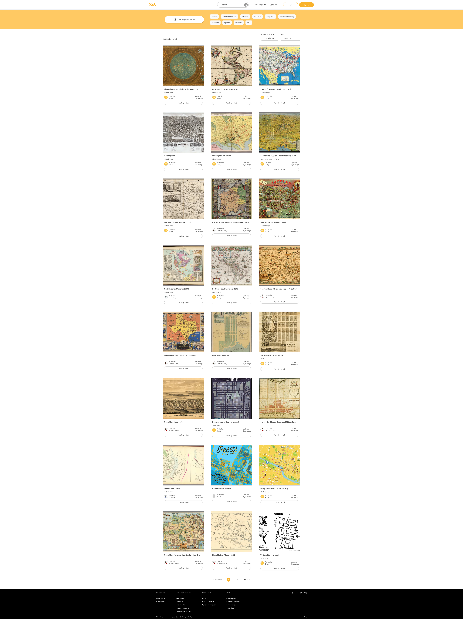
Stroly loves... (264, 492)
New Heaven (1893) (172, 488)
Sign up (306, 5)
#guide (227, 22)
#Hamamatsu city (229, 16)
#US (248, 22)
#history (238, 22)
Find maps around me (186, 19)
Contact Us (274, 4)
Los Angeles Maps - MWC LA (269, 159)
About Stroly (160, 598)
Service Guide (206, 593)
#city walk (270, 16)
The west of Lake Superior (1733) (177, 222)
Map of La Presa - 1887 (221, 355)
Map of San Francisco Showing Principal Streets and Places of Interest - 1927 (195, 555)
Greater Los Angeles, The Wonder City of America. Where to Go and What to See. (293, 155)
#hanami (215, 22)
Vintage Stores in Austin (270, 555)
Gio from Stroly (222, 231)
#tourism (257, 16)
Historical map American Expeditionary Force (230, 222)
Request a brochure (182, 608)
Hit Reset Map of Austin (221, 488)
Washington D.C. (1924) (221, 155)
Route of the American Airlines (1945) (275, 89)
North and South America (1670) (225, 89)
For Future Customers (183, 593)
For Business (258, 4)
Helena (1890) (169, 155)
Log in (291, 5)
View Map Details (183, 103)
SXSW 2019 (264, 359)
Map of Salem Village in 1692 (223, 555)
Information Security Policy (177, 617)
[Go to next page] (247, 580)
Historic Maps (168, 92)
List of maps (160, 602)
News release (231, 605)
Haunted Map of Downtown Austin (226, 422)
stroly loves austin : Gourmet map (274, 488)
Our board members (233, 602)
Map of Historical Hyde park (271, 355)
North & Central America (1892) (176, 289)
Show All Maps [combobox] (269, 38)
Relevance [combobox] (287, 38)
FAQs (204, 598)
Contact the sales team (183, 611)
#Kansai (245, 16)
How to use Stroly (208, 602)
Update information (209, 605)
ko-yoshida (172, 298)
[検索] (246, 5)
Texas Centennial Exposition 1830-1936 (180, 355)
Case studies (180, 602)
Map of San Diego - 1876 (173, 422)
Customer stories (181, 605)
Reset (219, 497)
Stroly (171, 98)
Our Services (160, 593)
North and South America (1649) (225, 289)
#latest (214, 16)
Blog (305, 593)
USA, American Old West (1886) (273, 222)
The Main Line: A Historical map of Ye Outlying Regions (282, 289)
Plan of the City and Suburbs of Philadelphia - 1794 (281, 422)
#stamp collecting (287, 16)
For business (180, 598)
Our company (230, 598)
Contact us (230, 608)
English (190, 617)
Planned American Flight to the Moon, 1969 (181, 89)
